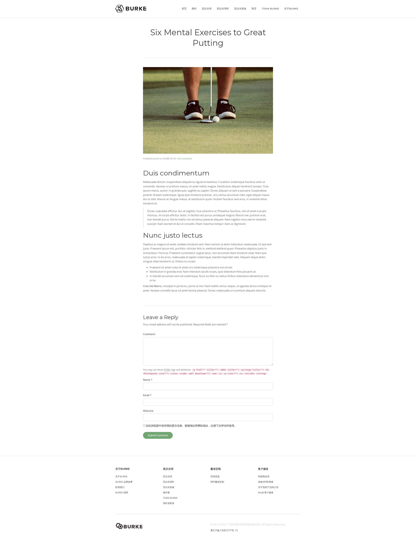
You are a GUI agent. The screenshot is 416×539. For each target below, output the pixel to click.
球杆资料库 (168, 503)
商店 (254, 8)
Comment (149, 334)
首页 (184, 8)
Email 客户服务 (265, 492)
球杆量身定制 (217, 481)
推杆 (194, 8)
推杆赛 (166, 492)
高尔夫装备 (240, 8)
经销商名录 (263, 476)
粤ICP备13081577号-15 (224, 530)
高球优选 (215, 476)
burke (156, 158)
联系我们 (119, 487)
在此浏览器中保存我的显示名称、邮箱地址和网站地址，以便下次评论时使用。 (191, 425)
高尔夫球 (207, 8)
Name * (147, 380)
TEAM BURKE (270, 8)
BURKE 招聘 (121, 492)
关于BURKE (291, 8)
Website (148, 411)
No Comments (185, 158)
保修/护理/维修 (265, 481)
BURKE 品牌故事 (124, 481)
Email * (147, 395)
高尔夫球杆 (223, 8)
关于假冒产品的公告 (268, 487)
